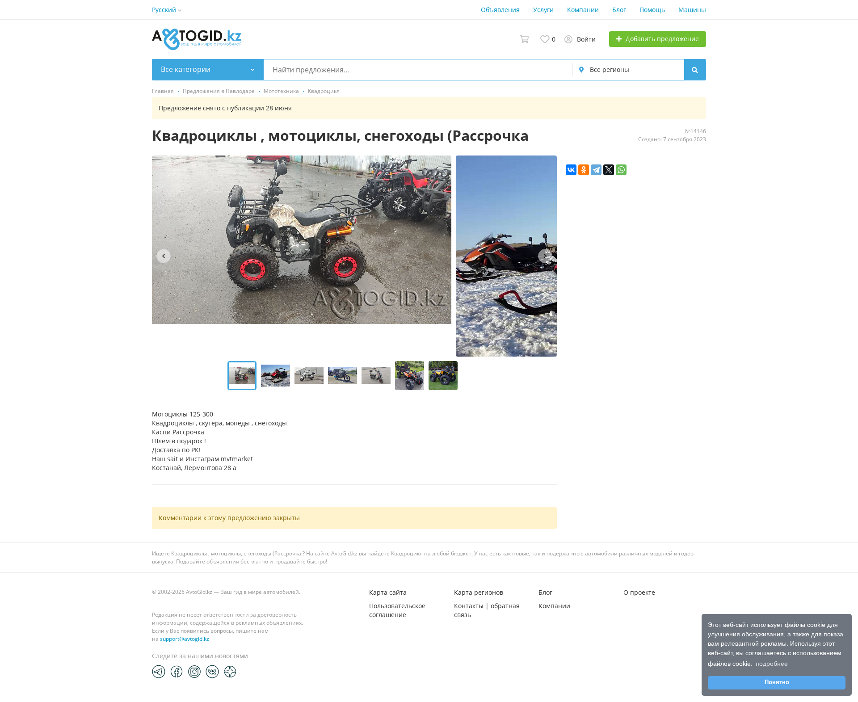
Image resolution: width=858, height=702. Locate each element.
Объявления (500, 9)
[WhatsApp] (621, 169)
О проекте (639, 592)
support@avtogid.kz (184, 639)
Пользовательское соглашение (397, 610)
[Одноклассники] (583, 169)
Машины (692, 9)
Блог (619, 9)
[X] (608, 169)
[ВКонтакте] (571, 169)
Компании (583, 9)
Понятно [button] (777, 682)
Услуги (543, 9)
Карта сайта (388, 592)
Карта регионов (478, 592)
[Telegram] (596, 169)
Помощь (652, 9)
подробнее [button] (772, 663)
